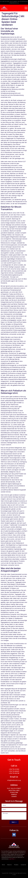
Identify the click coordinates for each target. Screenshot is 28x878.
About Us (9, 864)
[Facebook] (14, 835)
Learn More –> (12, 859)
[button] (26, 8)
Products (16, 864)
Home (3, 864)
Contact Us (23, 864)
